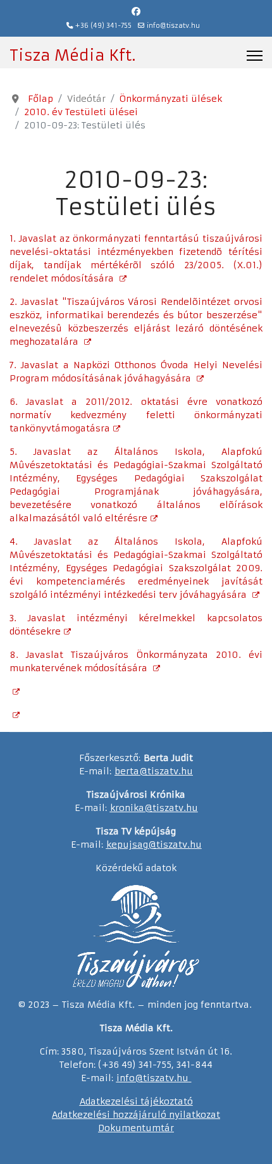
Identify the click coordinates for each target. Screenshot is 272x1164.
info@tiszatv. (146, 1078)
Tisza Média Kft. (72, 55)
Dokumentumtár (136, 1128)
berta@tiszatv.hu (153, 771)
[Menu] (255, 56)
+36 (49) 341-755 (103, 26)
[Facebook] (136, 11)
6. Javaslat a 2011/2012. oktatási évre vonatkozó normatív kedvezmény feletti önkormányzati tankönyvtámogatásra (136, 415)
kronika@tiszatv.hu (154, 808)
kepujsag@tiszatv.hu (154, 844)
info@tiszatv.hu (173, 26)
